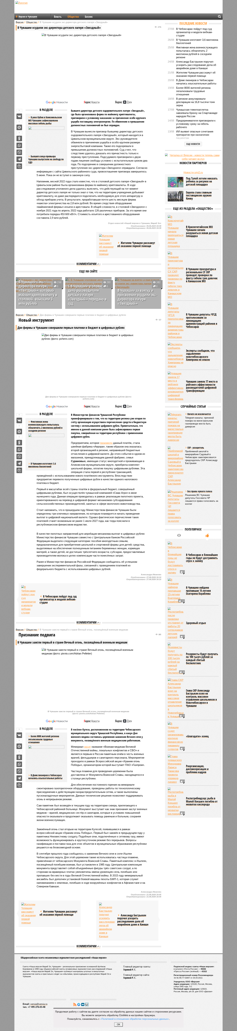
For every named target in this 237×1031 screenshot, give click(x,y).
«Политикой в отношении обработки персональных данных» (134, 1018)
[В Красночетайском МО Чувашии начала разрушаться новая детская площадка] (175, 231)
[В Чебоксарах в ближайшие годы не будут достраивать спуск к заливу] (175, 558)
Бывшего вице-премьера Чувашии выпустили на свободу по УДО (46, 159)
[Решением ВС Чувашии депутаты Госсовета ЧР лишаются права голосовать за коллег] (175, 506)
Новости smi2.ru (193, 172)
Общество (73, 17)
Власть (58, 17)
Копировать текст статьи (19, 166)
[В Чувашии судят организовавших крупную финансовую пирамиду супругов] (175, 736)
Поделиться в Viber (19, 152)
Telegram (79, 1004)
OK (118, 1024)
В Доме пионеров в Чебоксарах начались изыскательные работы (45, 776)
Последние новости (193, 23)
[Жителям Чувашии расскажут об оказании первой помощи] (107, 245)
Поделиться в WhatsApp (19, 145)
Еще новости (193, 144)
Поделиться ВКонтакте (19, 116)
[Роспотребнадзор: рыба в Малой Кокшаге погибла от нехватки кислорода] (175, 801)
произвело (106, 442)
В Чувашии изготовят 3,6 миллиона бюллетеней (42, 465)
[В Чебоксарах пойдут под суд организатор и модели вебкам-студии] (29, 599)
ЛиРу (86, 1004)
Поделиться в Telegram (19, 159)
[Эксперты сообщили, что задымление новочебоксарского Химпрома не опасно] (175, 355)
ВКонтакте (82, 1004)
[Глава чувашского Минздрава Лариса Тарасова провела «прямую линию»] (175, 769)
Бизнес (89, 17)
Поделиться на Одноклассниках (19, 138)
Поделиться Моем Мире (19, 127)
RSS (75, 1004)
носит (87, 746)
